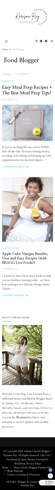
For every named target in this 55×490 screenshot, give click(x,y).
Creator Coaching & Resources (23, 475)
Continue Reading (13, 167)
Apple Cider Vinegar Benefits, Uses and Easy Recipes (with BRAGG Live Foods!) (25, 258)
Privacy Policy (33, 464)
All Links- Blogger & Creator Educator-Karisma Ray (27, 484)
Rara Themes (28, 459)
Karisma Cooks (10, 248)
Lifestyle (7, 81)
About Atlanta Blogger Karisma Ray (32, 467)
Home (5, 467)
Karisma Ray (11, 100)
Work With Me (15, 471)
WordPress (19, 464)
